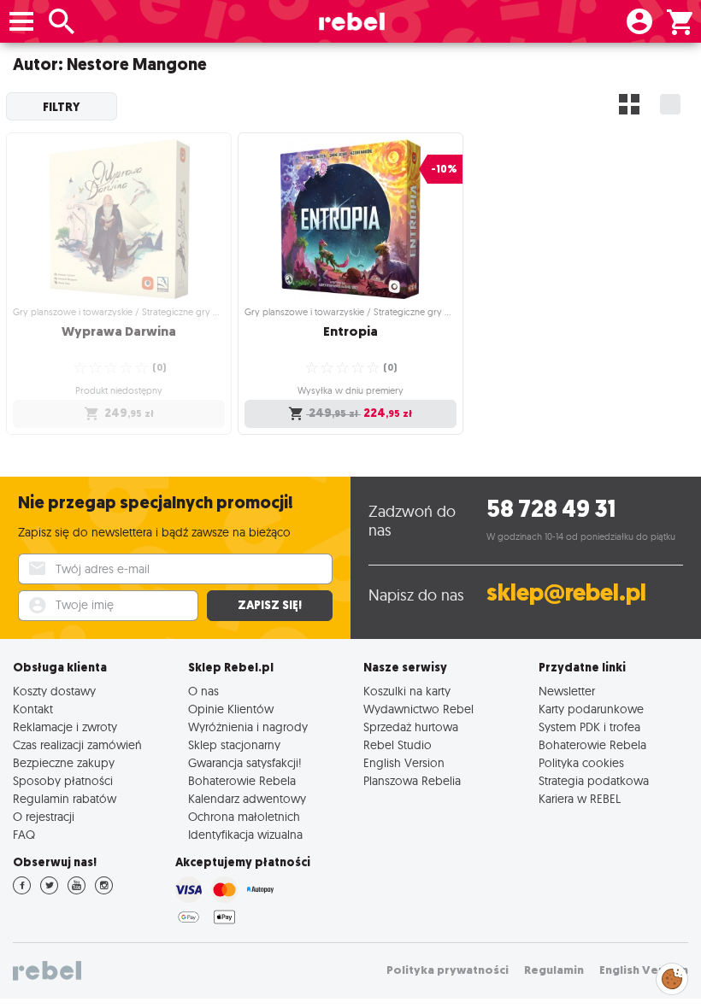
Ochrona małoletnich (244, 816)
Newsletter (567, 690)
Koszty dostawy (54, 690)
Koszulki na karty (407, 690)
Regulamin (554, 970)
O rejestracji (43, 816)
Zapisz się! (270, 605)
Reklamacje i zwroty (65, 726)
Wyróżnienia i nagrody (248, 726)
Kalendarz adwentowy (247, 798)
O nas (203, 690)
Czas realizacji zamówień (77, 744)
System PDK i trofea (589, 726)
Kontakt (33, 708)
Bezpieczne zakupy (64, 762)
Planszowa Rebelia (412, 780)
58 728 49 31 (551, 509)
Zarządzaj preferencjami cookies (672, 976)
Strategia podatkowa (594, 780)
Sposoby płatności (63, 780)
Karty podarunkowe (591, 708)
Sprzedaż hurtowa (410, 726)
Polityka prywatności (447, 970)
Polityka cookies (581, 762)
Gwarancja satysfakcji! (245, 762)
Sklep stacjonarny (234, 744)
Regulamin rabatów (64, 798)
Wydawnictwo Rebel (418, 708)
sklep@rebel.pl (566, 592)
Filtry (61, 106)
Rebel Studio (397, 744)
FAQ (24, 834)
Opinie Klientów (231, 708)
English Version (404, 762)
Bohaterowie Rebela (242, 780)
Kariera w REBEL (580, 798)
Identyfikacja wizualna (245, 834)
